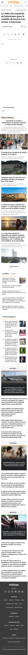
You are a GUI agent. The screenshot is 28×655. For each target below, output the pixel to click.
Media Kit (16, 629)
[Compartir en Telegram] (18, 34)
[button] (2, 2)
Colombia (17, 600)
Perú (21, 603)
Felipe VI (10, 6)
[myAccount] (25, 2)
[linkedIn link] (22, 591)
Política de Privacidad (20, 638)
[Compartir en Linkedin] (15, 34)
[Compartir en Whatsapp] (4, 34)
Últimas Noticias (18, 607)
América (6, 600)
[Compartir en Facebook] (8, 34)
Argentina (11, 600)
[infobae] (14, 2)
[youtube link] (15, 591)
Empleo (17, 616)
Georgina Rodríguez (18, 6)
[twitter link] (9, 591)
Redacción (11, 616)
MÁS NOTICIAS (14, 266)
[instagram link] (12, 591)
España (22, 600)
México (16, 603)
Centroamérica (9, 607)
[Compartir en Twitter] (11, 34)
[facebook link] (5, 591)
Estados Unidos (10, 603)
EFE (3, 111)
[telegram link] (19, 591)
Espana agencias (6, 10)
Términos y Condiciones (8, 638)
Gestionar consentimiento (14, 641)
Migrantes (4, 6)
